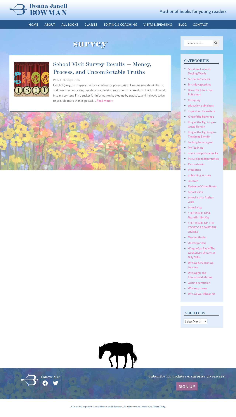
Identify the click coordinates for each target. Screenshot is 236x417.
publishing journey (199, 175)
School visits (195, 191)
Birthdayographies (199, 84)
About (49, 24)
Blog (182, 24)
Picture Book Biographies (203, 158)
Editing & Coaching (120, 24)
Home (33, 24)
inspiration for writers (201, 111)
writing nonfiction (199, 282)
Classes (90, 24)
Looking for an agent (200, 142)
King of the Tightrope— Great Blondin (202, 124)
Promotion (194, 169)
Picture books (196, 164)
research (193, 180)
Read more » (104, 100)
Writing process (197, 288)
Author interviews (199, 78)
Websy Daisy (159, 406)
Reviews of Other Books (202, 186)
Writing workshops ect (201, 293)
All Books (69, 24)
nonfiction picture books (203, 153)
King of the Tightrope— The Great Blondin (202, 134)
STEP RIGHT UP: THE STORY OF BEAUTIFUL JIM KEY (202, 227)
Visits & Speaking (157, 24)
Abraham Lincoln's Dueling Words (199, 70)
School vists (195, 207)
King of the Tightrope (201, 116)
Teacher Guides (197, 237)
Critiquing (194, 99)
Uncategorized (197, 242)
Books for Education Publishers (200, 91)
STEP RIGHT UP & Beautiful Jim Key (199, 214)
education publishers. (201, 105)
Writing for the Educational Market (200, 274)
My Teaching (195, 147)
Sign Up (187, 386)
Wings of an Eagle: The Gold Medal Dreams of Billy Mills (201, 252)
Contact (200, 24)
